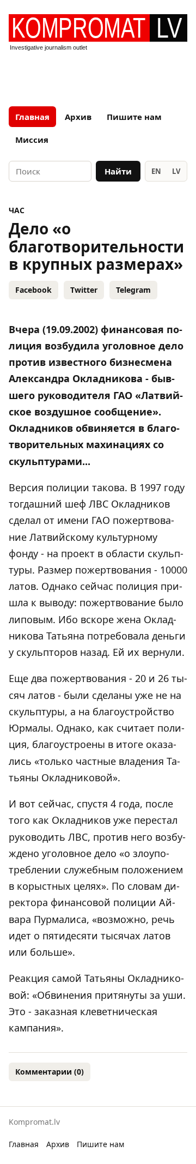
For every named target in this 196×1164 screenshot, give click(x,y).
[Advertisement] (98, 75)
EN (156, 171)
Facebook (33, 290)
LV (176, 171)
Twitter (83, 290)
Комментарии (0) (49, 1071)
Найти (118, 171)
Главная (32, 116)
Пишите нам (134, 116)
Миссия (31, 139)
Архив (78, 116)
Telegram (133, 290)
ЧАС (16, 210)
